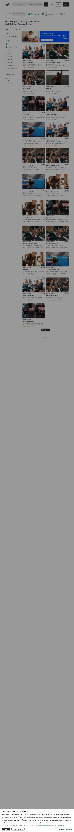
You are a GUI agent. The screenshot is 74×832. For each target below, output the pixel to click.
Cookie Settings (18, 829)
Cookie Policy (69, 829)
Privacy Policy (61, 825)
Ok (6, 829)
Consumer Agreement (43, 825)
